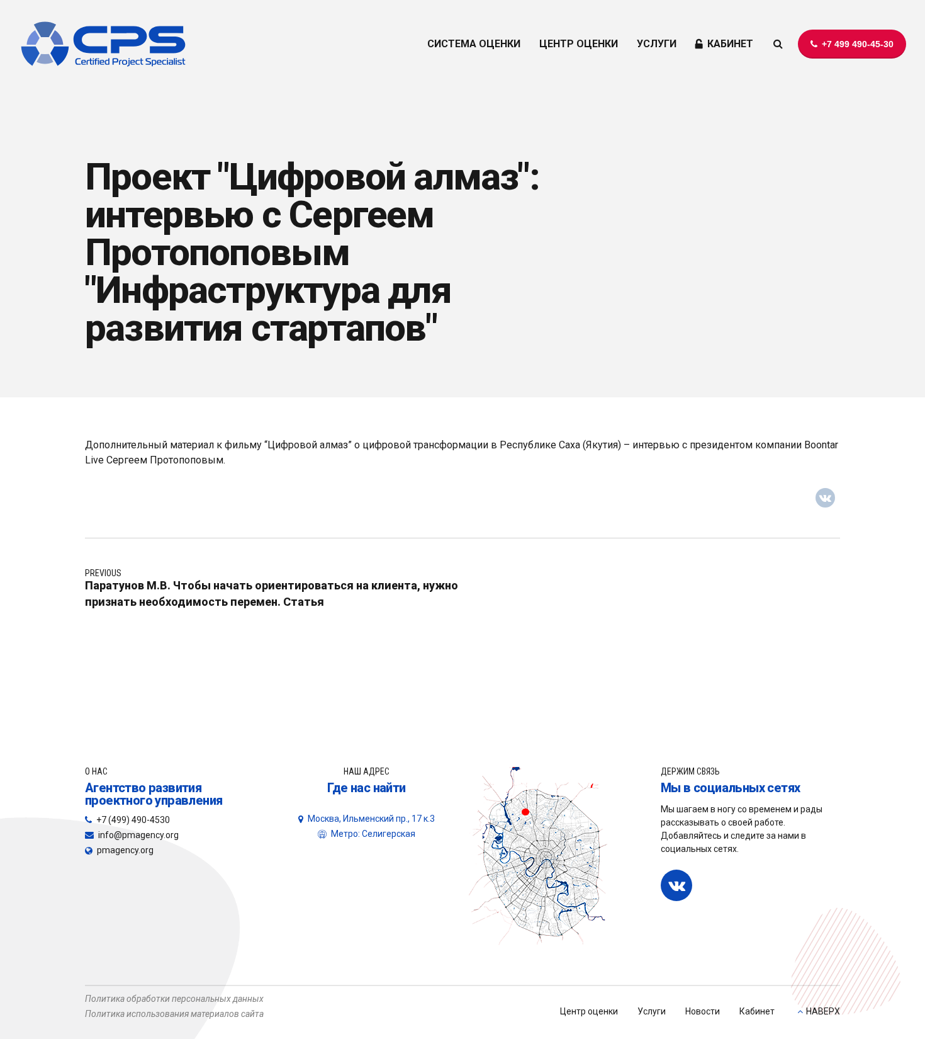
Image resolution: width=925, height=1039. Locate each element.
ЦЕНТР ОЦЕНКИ (578, 44)
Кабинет (757, 1011)
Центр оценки (589, 1011)
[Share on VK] (826, 498)
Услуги (651, 1011)
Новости (702, 1011)
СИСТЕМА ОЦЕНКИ (473, 44)
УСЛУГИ (656, 44)
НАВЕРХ (823, 1011)
